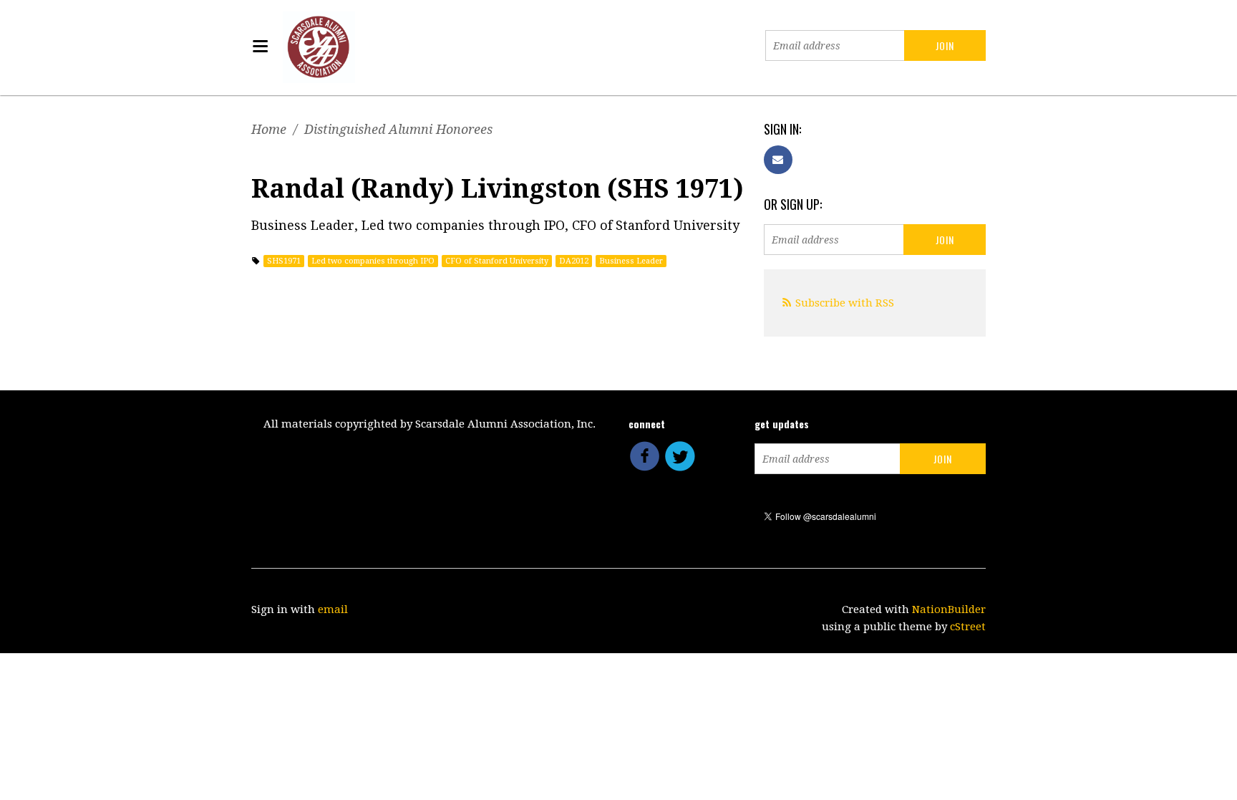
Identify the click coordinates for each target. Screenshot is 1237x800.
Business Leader (631, 261)
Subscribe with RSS (844, 303)
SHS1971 (284, 261)
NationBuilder (949, 609)
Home (268, 129)
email (333, 609)
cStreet (968, 626)
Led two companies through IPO (373, 261)
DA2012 (573, 261)
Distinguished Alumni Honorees (398, 129)
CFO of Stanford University (496, 261)
